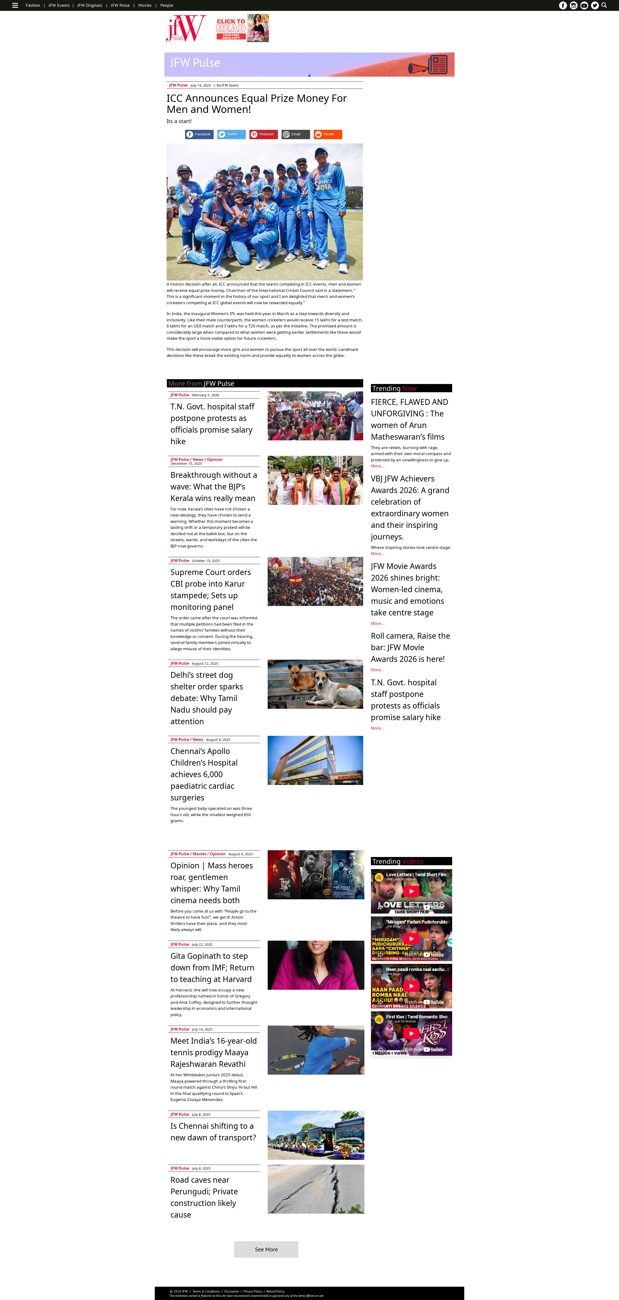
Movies (145, 5)
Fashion (33, 5)
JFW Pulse (120, 5)
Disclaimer (231, 1291)
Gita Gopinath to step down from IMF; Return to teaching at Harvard (212, 967)
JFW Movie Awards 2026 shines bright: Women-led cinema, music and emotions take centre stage (407, 589)
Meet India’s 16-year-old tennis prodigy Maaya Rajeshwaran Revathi (213, 1052)
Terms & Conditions (206, 1291)
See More (266, 1249)
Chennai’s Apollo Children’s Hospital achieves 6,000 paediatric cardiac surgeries (204, 774)
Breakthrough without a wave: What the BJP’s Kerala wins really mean (213, 486)
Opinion (215, 459)
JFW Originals (89, 5)
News (198, 459)
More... (378, 466)
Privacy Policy (252, 1291)
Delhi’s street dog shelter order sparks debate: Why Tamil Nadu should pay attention (206, 698)
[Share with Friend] (295, 134)
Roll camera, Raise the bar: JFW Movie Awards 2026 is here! (410, 647)
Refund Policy (275, 1291)
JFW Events (59, 5)
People (166, 5)
